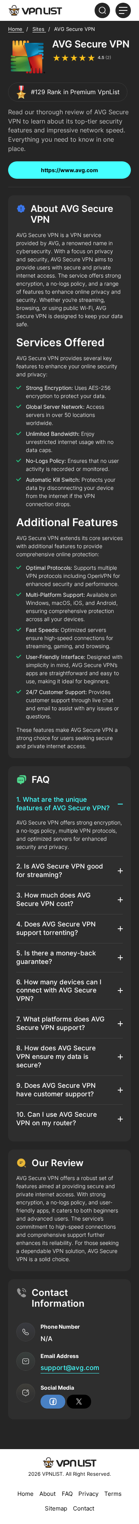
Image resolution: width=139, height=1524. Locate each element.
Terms (113, 1493)
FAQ (67, 1493)
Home (25, 1493)
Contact (83, 1508)
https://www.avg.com (69, 170)
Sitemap (56, 1508)
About (47, 1493)
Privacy (88, 1493)
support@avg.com (70, 1368)
